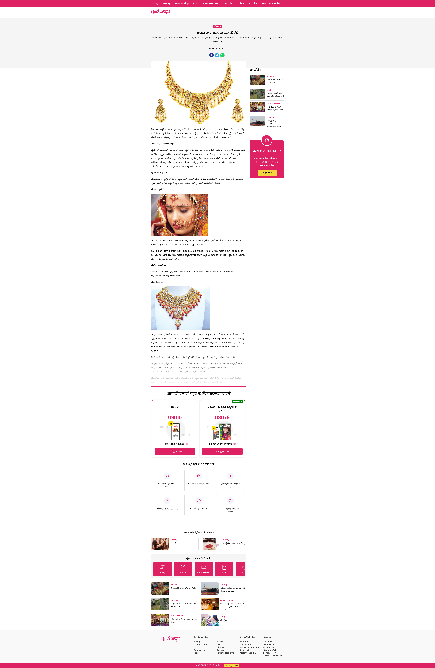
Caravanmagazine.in (249, 647)
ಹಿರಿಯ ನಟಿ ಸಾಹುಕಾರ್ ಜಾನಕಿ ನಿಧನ (183, 588)
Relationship (182, 3)
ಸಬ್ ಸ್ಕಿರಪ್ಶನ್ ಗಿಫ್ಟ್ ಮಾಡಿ (175, 443)
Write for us (268, 644)
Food (195, 3)
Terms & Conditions (272, 655)
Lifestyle (227, 3)
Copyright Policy (270, 650)
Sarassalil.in (245, 650)
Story (155, 3)
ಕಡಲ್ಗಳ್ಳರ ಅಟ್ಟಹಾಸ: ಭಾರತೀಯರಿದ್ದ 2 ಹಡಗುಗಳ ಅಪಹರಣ (274, 123)
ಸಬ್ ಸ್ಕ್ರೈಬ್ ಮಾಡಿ (175, 451)
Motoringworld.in (248, 653)
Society (240, 3)
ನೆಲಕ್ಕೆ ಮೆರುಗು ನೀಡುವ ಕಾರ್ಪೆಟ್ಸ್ (234, 543)
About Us (267, 641)
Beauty (166, 3)
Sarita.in (244, 641)
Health (220, 644)
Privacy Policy (269, 653)
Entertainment (211, 3)
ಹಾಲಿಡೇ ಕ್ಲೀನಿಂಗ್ (177, 543)
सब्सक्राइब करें (267, 172)
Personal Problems (272, 3)
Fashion (253, 3)
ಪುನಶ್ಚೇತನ (224, 620)
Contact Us (268, 647)
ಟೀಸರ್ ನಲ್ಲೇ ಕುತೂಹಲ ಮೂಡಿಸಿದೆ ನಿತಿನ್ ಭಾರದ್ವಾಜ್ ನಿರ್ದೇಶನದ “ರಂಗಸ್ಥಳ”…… (232, 606)
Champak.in (245, 644)
